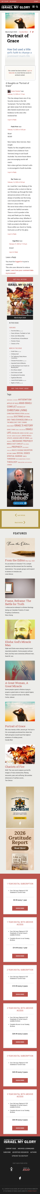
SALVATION (28, 450)
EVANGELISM (22, 419)
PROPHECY (17, 447)
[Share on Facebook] (30, 32)
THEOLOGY (12, 462)
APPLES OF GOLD (12, 403)
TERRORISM (11, 459)
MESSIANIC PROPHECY (22, 441)
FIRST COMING (22, 422)
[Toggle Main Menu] (33, 6)
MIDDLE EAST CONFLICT (15, 444)
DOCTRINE (18, 416)
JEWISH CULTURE (24, 433)
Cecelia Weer (23, 32)
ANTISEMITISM (24, 399)
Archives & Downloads (26, 1148)
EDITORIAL (26, 417)
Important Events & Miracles (18, 363)
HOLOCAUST (10, 426)
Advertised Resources (20, 1152)
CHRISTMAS (26, 413)
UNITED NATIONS (28, 462)
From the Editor (17, 330)
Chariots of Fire (15, 343)
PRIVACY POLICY (32, 1191)
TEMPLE (25, 456)
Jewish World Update (18, 380)
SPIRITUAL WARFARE (14, 456)
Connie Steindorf (16, 91)
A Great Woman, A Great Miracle (19, 338)
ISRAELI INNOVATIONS (20, 429)
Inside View (16, 351)
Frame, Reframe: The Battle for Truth (20, 333)
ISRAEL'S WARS (11, 429)
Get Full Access (20, 279)
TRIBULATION (21, 462)
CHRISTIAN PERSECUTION (15, 414)
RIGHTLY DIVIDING (17, 450)
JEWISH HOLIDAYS (16, 436)
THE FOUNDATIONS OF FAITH (23, 459)
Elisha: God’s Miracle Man (17, 336)
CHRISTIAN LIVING (17, 410)
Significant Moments (16, 377)
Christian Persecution (18, 360)
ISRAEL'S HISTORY (23, 425)
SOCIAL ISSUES (23, 453)
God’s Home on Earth (16, 372)
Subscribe (20, 908)
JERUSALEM (15, 433)
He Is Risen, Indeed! (16, 370)
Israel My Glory (16, 7)
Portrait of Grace (15, 341)
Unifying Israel (15, 354)
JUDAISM (15, 438)
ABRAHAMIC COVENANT (12, 400)
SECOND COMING (11, 453)
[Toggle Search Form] (37, 6)
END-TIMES (11, 420)
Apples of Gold (17, 383)
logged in (18, 262)
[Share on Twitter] (33, 32)
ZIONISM (9, 465)
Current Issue (11, 1148)
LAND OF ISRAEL (24, 438)
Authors (33, 1152)
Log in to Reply (12, 120)
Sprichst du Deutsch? (20, 1156)
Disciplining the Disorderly (18, 375)
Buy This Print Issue (20, 388)
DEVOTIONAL (10, 417)
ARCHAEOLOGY (21, 407)
